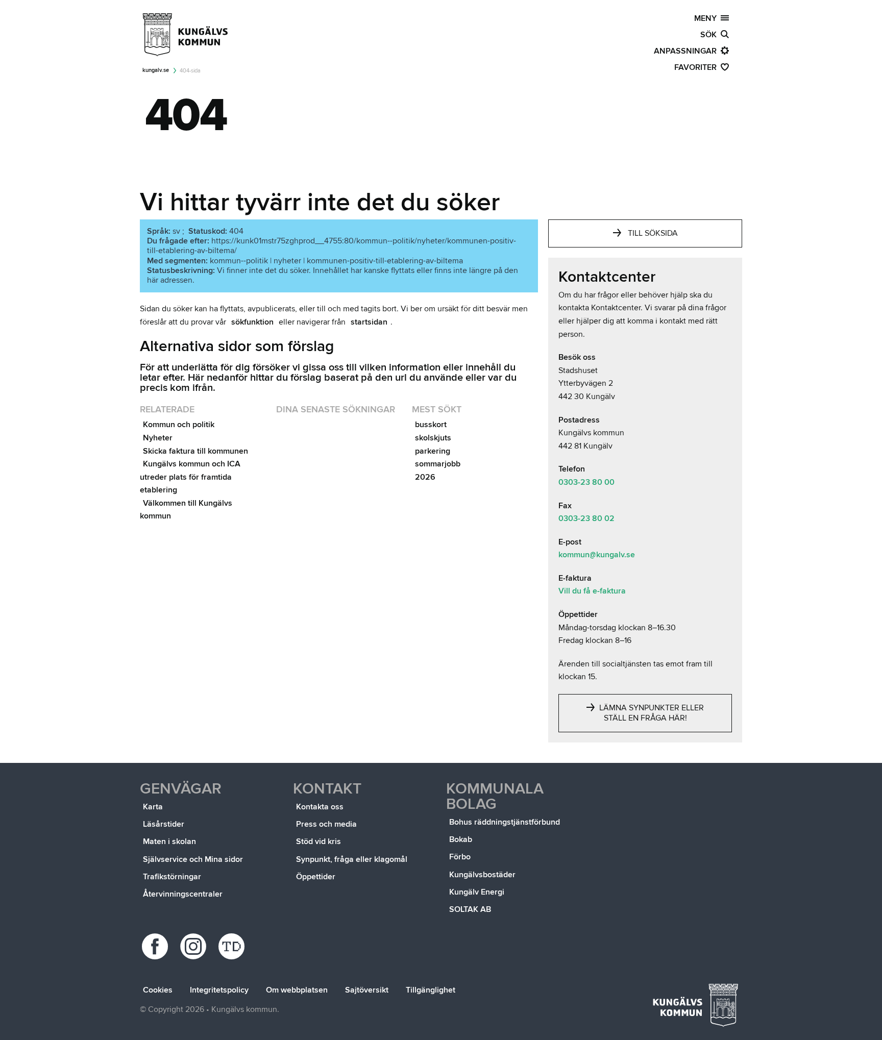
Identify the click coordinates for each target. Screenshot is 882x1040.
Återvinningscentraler (183, 894)
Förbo (460, 857)
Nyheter (158, 438)
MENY (707, 18)
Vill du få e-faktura (592, 591)
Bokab (460, 839)
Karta (153, 807)
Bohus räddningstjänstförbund (504, 822)
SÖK (710, 35)
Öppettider (315, 877)
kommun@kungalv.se (596, 555)
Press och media (326, 824)
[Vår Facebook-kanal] (156, 946)
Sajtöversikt (366, 990)
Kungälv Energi (476, 892)
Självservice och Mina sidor (193, 859)
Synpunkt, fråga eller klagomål (351, 859)
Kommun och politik (178, 424)
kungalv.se (155, 70)
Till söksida (653, 233)
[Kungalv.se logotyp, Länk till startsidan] (186, 34)
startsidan (369, 322)
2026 (425, 477)
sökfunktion (252, 322)
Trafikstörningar (172, 877)
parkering (432, 451)
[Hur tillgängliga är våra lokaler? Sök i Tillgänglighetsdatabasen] (233, 946)
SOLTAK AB (470, 909)
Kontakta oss (320, 807)
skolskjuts (433, 438)
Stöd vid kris (318, 841)
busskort (431, 424)
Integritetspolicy (219, 990)
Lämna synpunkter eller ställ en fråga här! (650, 713)
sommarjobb (437, 464)
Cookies (158, 990)
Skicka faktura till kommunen (195, 451)
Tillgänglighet (430, 990)
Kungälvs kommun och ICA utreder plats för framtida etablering (190, 477)
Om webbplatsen (297, 990)
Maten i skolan (169, 841)
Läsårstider (163, 824)
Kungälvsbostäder (482, 875)
